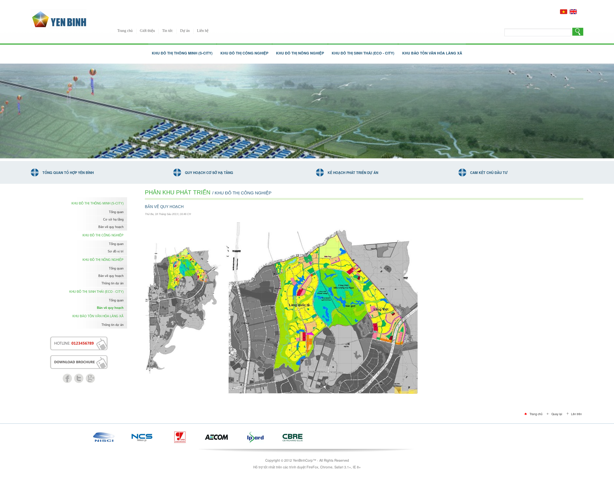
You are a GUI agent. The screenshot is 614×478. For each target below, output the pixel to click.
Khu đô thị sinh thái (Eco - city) (96, 291)
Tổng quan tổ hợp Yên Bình (68, 172)
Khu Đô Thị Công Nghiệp (103, 235)
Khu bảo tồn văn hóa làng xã (98, 316)
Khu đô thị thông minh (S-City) (97, 203)
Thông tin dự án (112, 283)
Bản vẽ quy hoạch (111, 227)
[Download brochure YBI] (79, 357)
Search (577, 32)
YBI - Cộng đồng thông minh (59, 19)
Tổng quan (116, 212)
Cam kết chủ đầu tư (489, 172)
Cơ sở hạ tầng (113, 219)
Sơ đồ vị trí (116, 251)
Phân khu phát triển (177, 192)
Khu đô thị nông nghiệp (103, 260)
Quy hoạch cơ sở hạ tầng (209, 172)
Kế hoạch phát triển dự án (353, 172)
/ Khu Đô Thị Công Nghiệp (242, 193)
